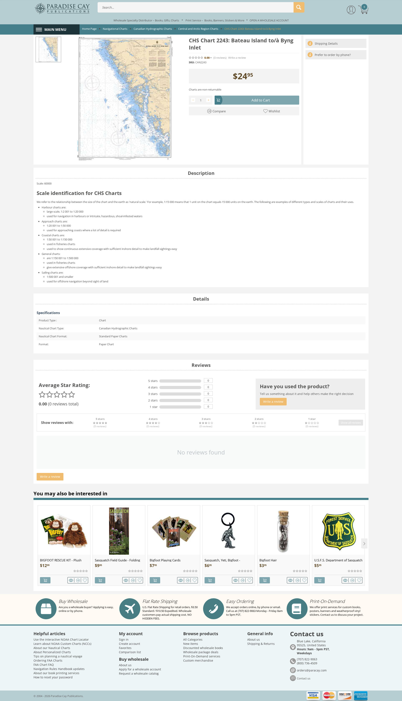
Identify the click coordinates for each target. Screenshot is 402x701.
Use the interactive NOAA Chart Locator (61, 639)
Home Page (89, 29)
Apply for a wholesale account (140, 669)
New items (190, 644)
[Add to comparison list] (78, 580)
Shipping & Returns (261, 644)
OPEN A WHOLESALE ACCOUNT (269, 20)
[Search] (299, 7)
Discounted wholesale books (203, 648)
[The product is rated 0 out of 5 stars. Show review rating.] (80, 571)
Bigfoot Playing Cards (165, 560)
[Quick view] (71, 580)
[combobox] (201, 7)
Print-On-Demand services (201, 656)
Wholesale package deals (200, 652)
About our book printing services (56, 673)
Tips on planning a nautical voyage (58, 656)
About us (125, 665)
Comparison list (130, 652)
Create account (129, 644)
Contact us (303, 678)
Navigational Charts (115, 29)
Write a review (237, 57)
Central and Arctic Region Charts (198, 29)
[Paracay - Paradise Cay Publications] (62, 8)
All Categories (192, 639)
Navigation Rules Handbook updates (59, 669)
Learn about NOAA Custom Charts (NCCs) (62, 644)
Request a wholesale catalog (139, 673)
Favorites (125, 648)
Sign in (124, 639)
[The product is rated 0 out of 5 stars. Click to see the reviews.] (196, 57)
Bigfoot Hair (268, 560)
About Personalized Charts (52, 652)
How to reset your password (53, 677)
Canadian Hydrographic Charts (153, 29)
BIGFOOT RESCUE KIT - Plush (60, 560)
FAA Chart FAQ (44, 665)
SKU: (192, 62)
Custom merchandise (198, 660)
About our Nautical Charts (52, 648)
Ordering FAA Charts (48, 660)
